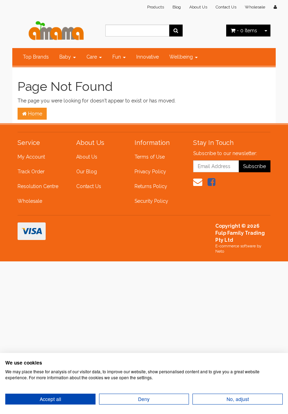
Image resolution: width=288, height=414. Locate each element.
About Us (198, 7)
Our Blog (86, 171)
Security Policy (151, 201)
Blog (176, 7)
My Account (31, 157)
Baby (65, 57)
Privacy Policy (150, 171)
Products (155, 7)
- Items (247, 30)
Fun (117, 57)
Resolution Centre (38, 186)
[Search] (176, 30)
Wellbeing (181, 57)
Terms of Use (150, 157)
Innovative (147, 57)
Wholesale (255, 7)
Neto (219, 251)
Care (92, 57)
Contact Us (226, 7)
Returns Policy (151, 186)
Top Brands (36, 57)
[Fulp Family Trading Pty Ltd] (56, 29)
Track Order (31, 171)
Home (34, 113)
